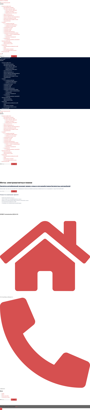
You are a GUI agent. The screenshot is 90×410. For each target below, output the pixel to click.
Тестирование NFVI (9, 35)
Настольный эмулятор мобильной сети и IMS (11, 46)
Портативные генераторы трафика (9, 8)
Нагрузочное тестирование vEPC (11, 36)
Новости (3, 394)
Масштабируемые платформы (9, 7)
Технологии (3, 22)
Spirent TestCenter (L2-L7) (8, 14)
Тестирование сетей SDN (8, 28)
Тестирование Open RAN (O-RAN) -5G (11, 24)
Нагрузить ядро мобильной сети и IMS (10, 18)
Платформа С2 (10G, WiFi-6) (10, 11)
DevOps (5, 47)
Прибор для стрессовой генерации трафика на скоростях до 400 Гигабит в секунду (15, 200)
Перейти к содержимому (4, 0)
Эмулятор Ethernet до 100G (8, 43)
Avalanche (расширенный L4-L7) (9, 15)
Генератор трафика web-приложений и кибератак (12, 16)
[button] (2, 53)
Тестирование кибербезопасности (9, 31)
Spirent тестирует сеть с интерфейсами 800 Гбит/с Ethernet (11, 199)
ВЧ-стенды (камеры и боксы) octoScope (10, 50)
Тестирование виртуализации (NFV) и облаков (11, 89)
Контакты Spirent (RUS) (5, 51)
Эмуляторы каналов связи (6, 97)
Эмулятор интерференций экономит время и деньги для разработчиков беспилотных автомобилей (35, 186)
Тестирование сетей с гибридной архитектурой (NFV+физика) (11, 203)
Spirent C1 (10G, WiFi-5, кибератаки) (11, 10)
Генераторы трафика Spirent (6, 6)
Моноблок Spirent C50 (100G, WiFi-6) (11, 12)
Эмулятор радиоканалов (8, 42)
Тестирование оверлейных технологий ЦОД (12, 39)
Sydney (16, 406)
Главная (3, 393)
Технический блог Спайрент (6, 397)
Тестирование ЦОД (7, 38)
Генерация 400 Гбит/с (7, 20)
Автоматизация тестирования (8, 105)
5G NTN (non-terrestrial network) (11, 26)
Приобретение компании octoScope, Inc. (8, 197)
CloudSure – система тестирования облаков (13, 34)
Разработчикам (4, 101)
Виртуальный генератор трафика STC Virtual (11, 19)
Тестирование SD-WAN (7, 30)
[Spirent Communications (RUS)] (5, 2)
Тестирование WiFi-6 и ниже (8, 27)
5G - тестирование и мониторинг (9, 23)
